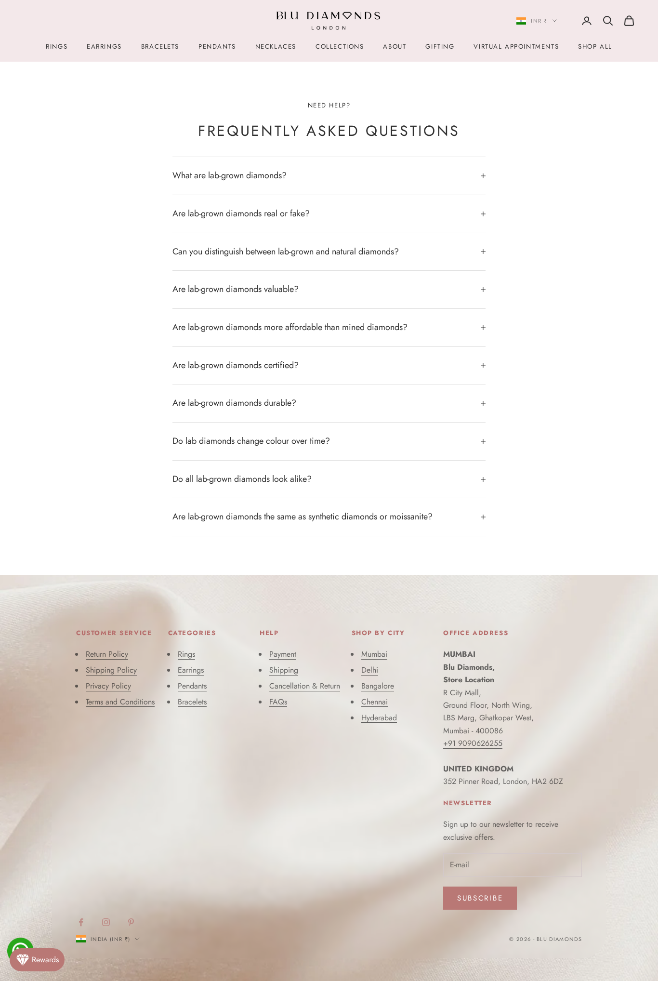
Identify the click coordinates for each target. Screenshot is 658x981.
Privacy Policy (108, 685)
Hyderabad (379, 717)
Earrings (104, 46)
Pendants (217, 46)
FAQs (278, 701)
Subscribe (480, 898)
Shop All (595, 46)
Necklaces (275, 46)
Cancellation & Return (304, 685)
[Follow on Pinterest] (131, 922)
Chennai (374, 701)
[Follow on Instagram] (106, 922)
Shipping (283, 670)
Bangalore (377, 685)
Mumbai (374, 654)
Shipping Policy (111, 670)
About (394, 46)
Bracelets (160, 46)
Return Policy (107, 654)
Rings (56, 46)
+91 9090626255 (472, 743)
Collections (340, 46)
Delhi (369, 670)
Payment (282, 654)
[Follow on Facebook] (81, 922)
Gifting (439, 46)
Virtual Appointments (516, 46)
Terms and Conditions (120, 701)
